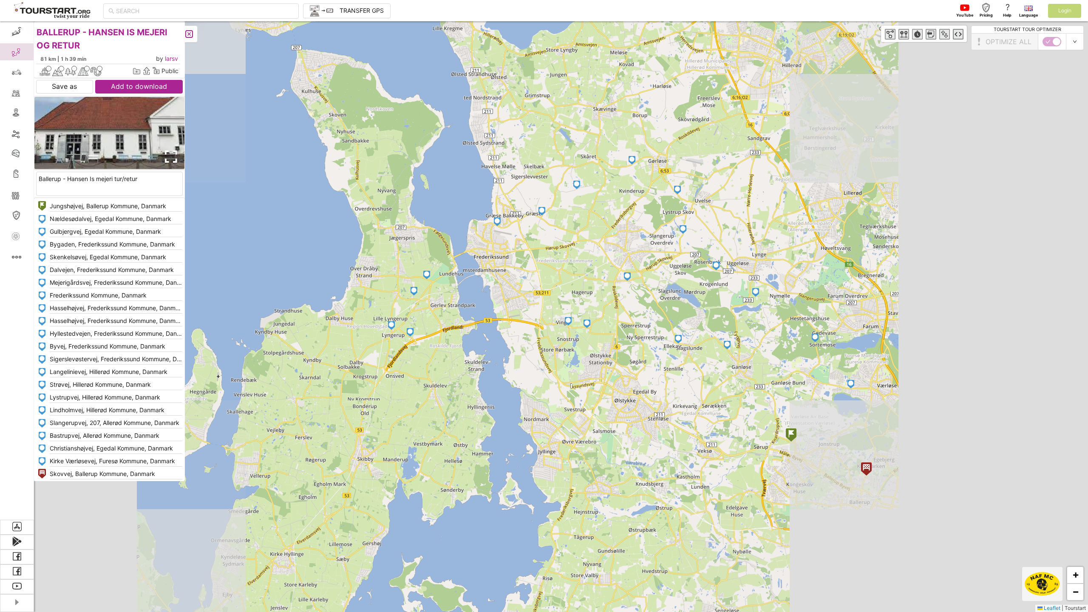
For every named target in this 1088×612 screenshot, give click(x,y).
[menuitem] (17, 31)
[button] (791, 435)
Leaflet (1051, 608)
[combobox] (205, 11)
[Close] (189, 34)
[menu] (17, 270)
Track (30, 133)
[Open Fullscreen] (169, 156)
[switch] (1052, 41)
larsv (171, 58)
